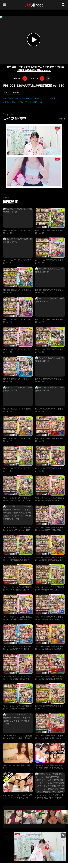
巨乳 (7, 102)
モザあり (9, 98)
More (62, 118)
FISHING (38, 102)
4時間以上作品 (32, 98)
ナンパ (45, 98)
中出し (54, 98)
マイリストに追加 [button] (13, 92)
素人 (14, 102)
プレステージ (25, 102)
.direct (34, 5)
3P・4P (19, 98)
